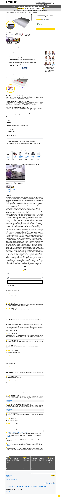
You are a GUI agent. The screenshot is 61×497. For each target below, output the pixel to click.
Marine (37, 6)
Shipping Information (9, 475)
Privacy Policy (21, 486)
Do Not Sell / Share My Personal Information (30, 486)
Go (42, 8)
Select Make (32, 8)
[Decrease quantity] (37, 26)
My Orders (45, 4)
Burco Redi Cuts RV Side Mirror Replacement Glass (27, 157)
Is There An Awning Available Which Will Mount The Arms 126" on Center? (18, 442)
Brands (41, 6)
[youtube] (54, 483)
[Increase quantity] (41, 26)
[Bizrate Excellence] (9, 491)
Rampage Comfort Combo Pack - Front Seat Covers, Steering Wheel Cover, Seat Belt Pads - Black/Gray (33, 157)
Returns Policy (8, 474)
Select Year (26, 8)
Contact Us (8, 476)
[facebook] (47, 483)
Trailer (23, 6)
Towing (13, 6)
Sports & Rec (19, 6)
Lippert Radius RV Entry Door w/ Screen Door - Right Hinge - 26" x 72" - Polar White (21, 157)
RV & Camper (32, 6)
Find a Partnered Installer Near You (11, 479)
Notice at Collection (40, 486)
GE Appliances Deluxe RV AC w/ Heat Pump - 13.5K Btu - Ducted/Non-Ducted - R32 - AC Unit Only (39, 157)
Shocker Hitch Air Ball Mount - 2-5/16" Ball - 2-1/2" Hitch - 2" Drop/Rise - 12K (15, 157)
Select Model (38, 8)
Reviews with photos (11, 285)
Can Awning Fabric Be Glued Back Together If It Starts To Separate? (18, 432)
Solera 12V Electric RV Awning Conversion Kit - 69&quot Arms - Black (9, 157)
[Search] (36, 2)
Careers (20, 474)
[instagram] (51, 483)
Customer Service (38, 4)
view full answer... (9, 441)
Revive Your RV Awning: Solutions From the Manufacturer (13, 190)
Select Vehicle (20, 8)
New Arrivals (46, 6)
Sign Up (7, 483)
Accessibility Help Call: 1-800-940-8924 (12, 486)
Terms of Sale (46, 486)
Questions (47, 19)
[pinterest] (49, 483)
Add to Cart (45, 28)
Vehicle (27, 6)
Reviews (43, 19)
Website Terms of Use (9, 487)
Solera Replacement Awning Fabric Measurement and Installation (8, 190)
